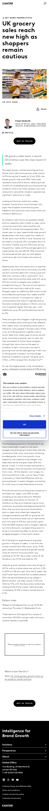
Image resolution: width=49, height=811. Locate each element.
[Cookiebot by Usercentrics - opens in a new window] (35, 374)
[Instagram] (8, 780)
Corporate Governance (11, 798)
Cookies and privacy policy (13, 794)
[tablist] (24, 766)
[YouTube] (3, 780)
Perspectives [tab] (9, 751)
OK (24, 424)
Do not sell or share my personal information (24, 434)
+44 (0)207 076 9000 (13, 773)
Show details (35, 416)
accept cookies (19, 644)
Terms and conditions (11, 790)
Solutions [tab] (7, 745)
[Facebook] (12, 780)
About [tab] (5, 757)
